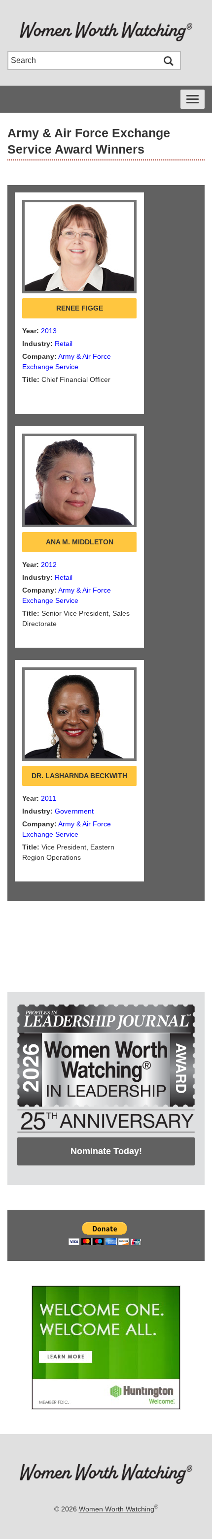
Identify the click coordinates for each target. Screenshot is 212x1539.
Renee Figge (79, 308)
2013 (49, 331)
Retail (63, 343)
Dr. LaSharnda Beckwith (79, 776)
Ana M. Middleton (79, 542)
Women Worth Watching (116, 1509)
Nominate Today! (106, 1151)
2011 (48, 798)
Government (74, 811)
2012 (49, 564)
